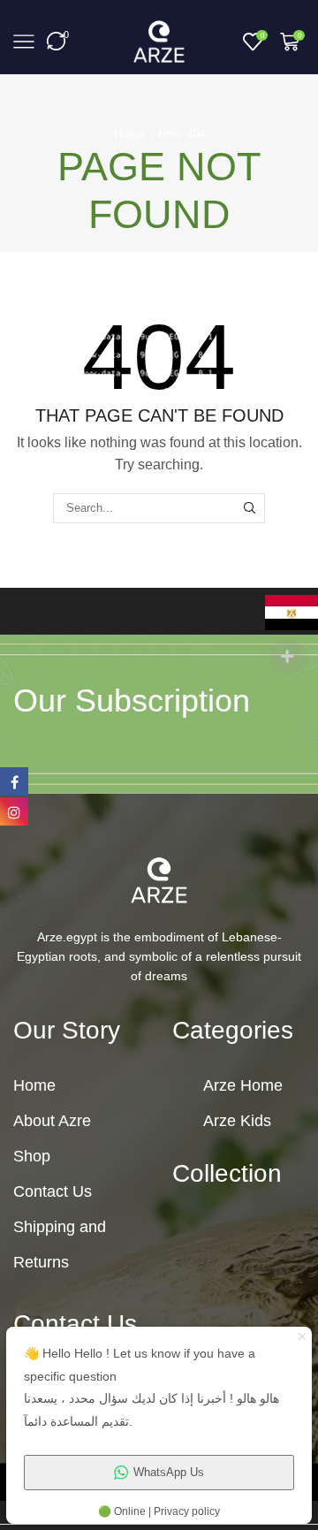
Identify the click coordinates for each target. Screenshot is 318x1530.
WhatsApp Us (168, 1472)
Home (129, 134)
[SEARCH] (250, 508)
